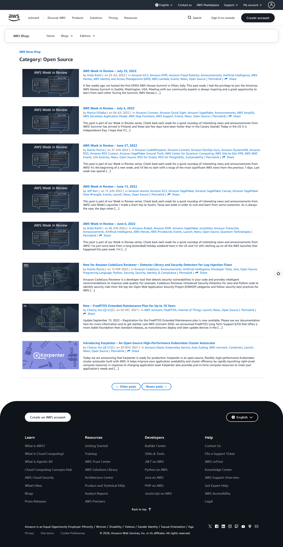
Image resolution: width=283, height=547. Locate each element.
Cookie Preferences (72, 533)
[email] (256, 527)
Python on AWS (156, 469)
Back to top (139, 509)
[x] (210, 527)
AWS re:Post (214, 461)
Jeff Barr (92, 191)
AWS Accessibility (217, 493)
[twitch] (236, 527)
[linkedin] (223, 527)
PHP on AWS (154, 485)
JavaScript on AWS (158, 493)
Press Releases (35, 501)
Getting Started (96, 446)
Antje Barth (94, 75)
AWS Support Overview (222, 477)
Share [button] (232, 79)
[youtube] (243, 527)
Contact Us (213, 446)
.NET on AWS (154, 461)
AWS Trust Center (98, 461)
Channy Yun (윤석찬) (100, 310)
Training (91, 454)
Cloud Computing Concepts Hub (48, 469)
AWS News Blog (29, 51)
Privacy (29, 533)
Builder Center (155, 446)
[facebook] (216, 527)
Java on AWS (154, 477)
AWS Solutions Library (101, 469)
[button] (56, 18)
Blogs (29, 493)
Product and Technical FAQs (105, 485)
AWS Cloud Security (39, 477)
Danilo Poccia (95, 150)
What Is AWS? (35, 446)
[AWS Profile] (271, 5)
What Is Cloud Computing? (44, 454)
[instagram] (230, 527)
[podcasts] (250, 527)
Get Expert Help (216, 485)
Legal (209, 501)
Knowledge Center (218, 469)
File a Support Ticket (220, 454)
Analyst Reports (96, 493)
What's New (33, 485)
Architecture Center (99, 477)
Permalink (214, 79)
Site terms (47, 533)
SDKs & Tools (154, 454)
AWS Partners (95, 501)
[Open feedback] (278, 273)
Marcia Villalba (96, 112)
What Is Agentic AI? (39, 461)
